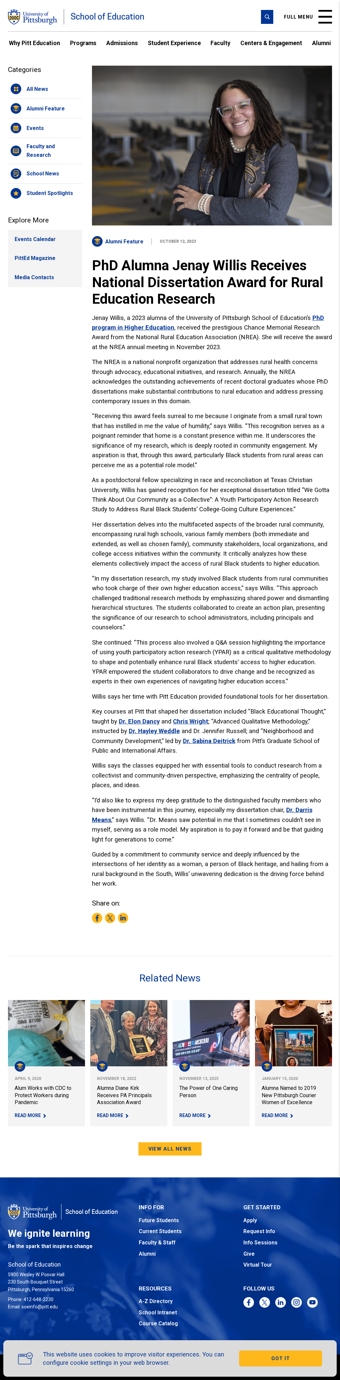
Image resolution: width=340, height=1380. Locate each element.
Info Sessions (260, 1242)
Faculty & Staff (157, 1242)
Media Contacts (34, 277)
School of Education (107, 17)
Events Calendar (35, 239)
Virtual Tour (257, 1265)
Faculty (220, 43)
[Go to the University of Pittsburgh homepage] (32, 17)
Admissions (122, 43)
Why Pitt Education (34, 43)
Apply (250, 1220)
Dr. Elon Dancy (139, 721)
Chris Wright (190, 721)
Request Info (259, 1231)
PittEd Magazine (35, 258)
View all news (170, 1149)
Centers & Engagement (271, 43)
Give (249, 1254)
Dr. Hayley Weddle (154, 730)
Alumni (321, 43)
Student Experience (174, 43)
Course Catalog (158, 1323)
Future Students (159, 1220)
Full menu (298, 17)
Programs (83, 43)
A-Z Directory (156, 1301)
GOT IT (280, 1358)
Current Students (160, 1231)
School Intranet (158, 1312)
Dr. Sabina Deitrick (209, 740)
